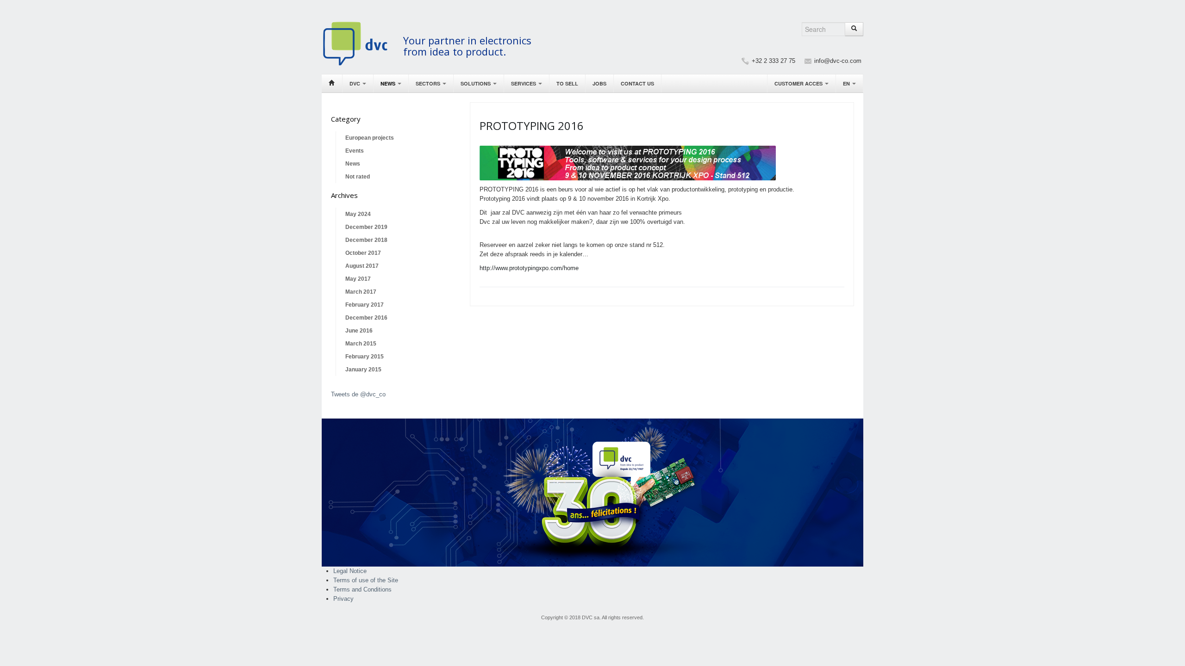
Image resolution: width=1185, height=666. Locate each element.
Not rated (357, 176)
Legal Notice (350, 570)
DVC (355, 83)
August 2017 (362, 266)
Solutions (476, 83)
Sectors (429, 83)
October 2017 (363, 253)
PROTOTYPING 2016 (532, 125)
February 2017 (364, 305)
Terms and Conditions (362, 589)
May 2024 (358, 214)
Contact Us (637, 83)
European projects (369, 138)
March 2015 (360, 343)
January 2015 (363, 369)
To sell (567, 83)
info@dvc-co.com (837, 60)
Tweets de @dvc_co (358, 394)
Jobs (599, 83)
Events (354, 151)
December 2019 (366, 227)
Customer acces (799, 83)
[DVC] (360, 43)
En (847, 83)
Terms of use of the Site (365, 580)
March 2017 (360, 292)
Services (524, 83)
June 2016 (359, 330)
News (388, 83)
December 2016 (366, 317)
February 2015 (364, 356)
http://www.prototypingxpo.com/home (529, 268)
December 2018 (366, 240)
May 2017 (358, 279)
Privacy (343, 598)
